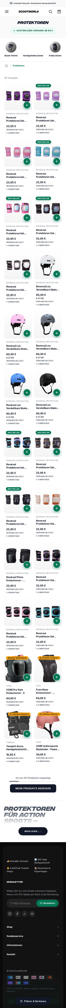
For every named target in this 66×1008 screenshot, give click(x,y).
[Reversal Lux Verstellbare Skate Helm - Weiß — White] (48, 279)
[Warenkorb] (59, 11)
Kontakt (11, 954)
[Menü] (7, 11)
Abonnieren (49, 903)
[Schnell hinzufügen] (27, 105)
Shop (9, 927)
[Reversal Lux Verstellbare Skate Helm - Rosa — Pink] (18, 339)
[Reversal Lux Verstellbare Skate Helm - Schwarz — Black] (48, 398)
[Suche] (50, 11)
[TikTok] (25, 914)
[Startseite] (6, 65)
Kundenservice (15, 936)
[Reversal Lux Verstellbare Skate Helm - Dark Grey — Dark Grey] (48, 339)
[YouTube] (32, 914)
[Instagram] (10, 914)
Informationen (14, 945)
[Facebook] (17, 914)
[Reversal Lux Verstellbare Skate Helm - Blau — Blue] (18, 398)
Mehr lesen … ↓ (33, 831)
